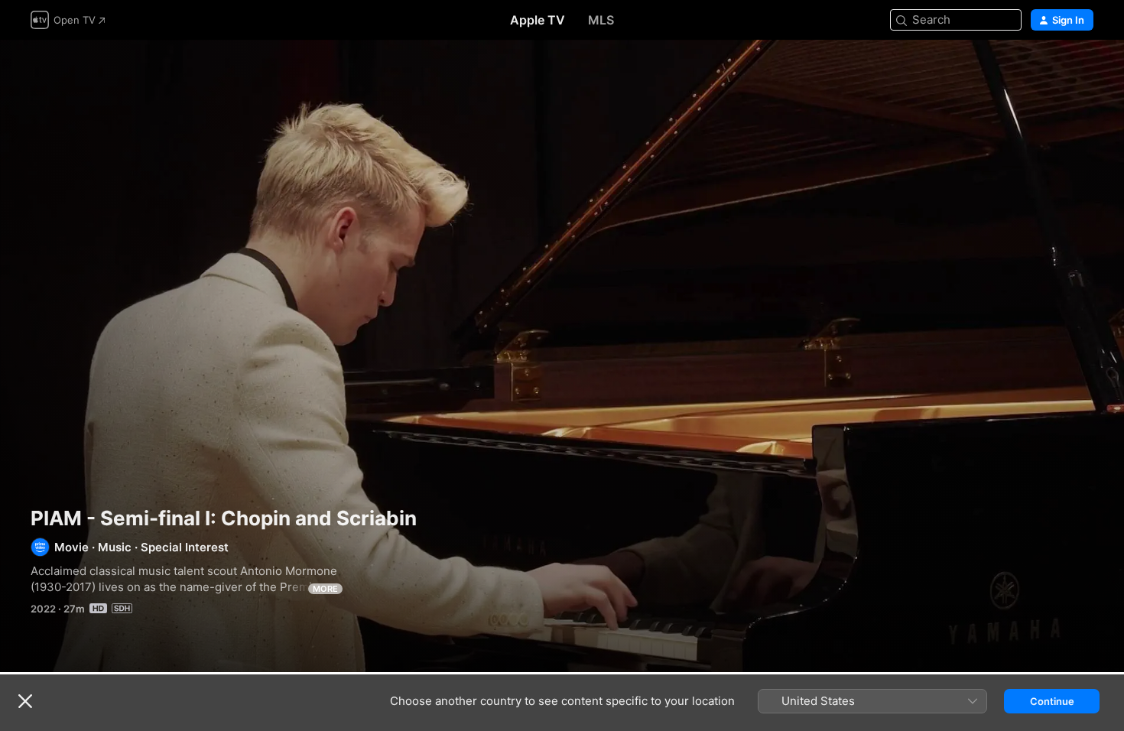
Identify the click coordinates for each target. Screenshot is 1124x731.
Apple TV (537, 20)
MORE (325, 588)
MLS (601, 20)
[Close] (25, 701)
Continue (1052, 701)
